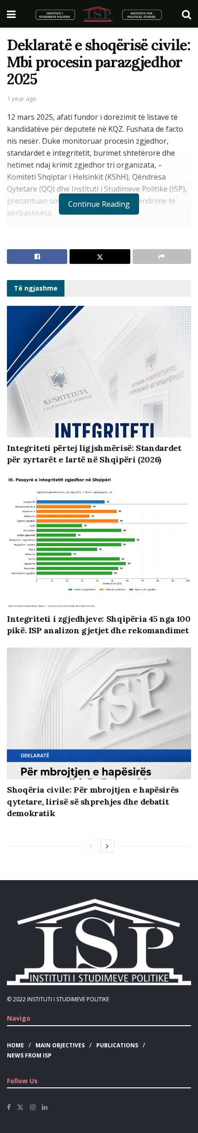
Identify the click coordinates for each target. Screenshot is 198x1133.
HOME (15, 1045)
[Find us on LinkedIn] (44, 1107)
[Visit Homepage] (99, 14)
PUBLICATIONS (117, 1045)
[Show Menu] (11, 14)
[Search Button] (186, 14)
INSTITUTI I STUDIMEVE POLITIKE (68, 999)
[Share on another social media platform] (162, 256)
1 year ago (21, 98)
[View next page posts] (107, 846)
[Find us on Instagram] (32, 1107)
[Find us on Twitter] (20, 1107)
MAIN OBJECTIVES (60, 1045)
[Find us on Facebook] (9, 1107)
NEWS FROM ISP (29, 1055)
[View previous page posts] (91, 846)
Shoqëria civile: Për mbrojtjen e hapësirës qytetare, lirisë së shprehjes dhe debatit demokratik (93, 801)
